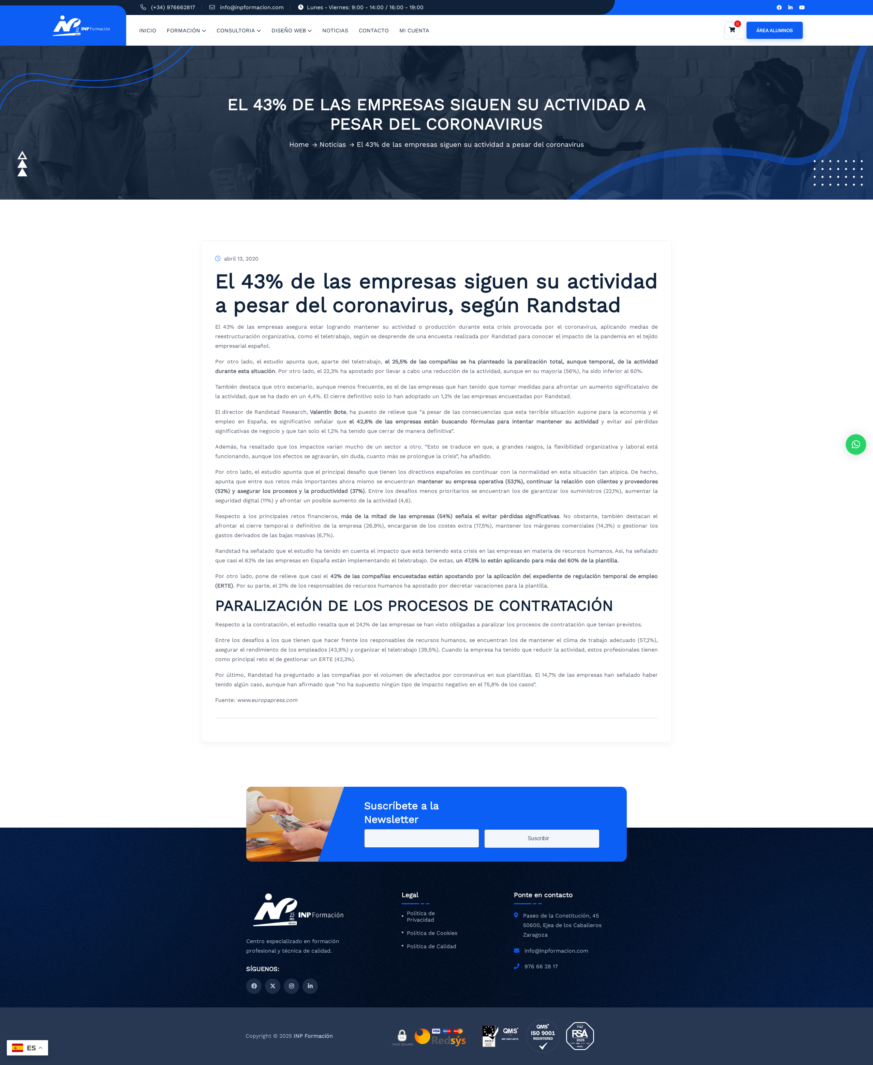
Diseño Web (288, 30)
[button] (856, 444)
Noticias (335, 30)
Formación (183, 30)
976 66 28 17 (541, 966)
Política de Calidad (431, 946)
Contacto (374, 30)
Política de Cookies (432, 933)
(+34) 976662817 (173, 7)
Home (299, 144)
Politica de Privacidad (421, 916)
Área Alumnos (774, 30)
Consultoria (236, 30)
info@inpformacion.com (252, 7)
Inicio (147, 30)
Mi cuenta (414, 30)
